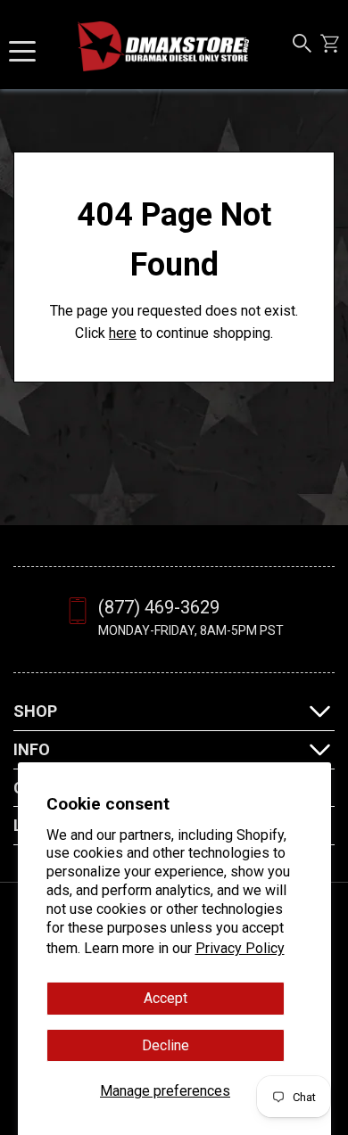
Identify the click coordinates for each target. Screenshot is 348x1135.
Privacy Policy (240, 948)
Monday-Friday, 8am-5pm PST (191, 630)
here (123, 333)
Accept (165, 998)
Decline (165, 1045)
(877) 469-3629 (159, 607)
